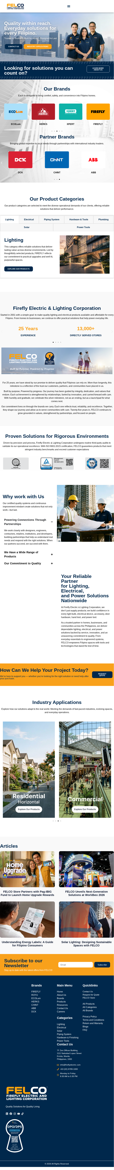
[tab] (9, 219)
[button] (68, 6)
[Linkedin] (7, 1113)
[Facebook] (11, 1113)
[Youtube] (18, 1113)
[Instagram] (14, 1113)
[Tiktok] (22, 1113)
